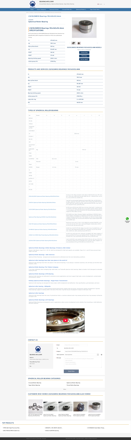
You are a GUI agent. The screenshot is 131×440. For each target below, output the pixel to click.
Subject (58, 351)
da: (29, 43)
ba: (29, 49)
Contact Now (84, 52)
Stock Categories (41, 9)
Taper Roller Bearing (95, 9)
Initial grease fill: (33, 61)
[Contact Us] (127, 220)
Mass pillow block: (33, 46)
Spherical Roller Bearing (82, 9)
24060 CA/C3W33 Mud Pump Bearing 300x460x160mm (43, 235)
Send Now (71, 371)
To (57, 348)
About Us (28, 438)
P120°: (30, 52)
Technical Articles (54, 9)
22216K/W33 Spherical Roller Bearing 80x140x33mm (43, 240)
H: (29, 40)
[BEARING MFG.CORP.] (32, 4)
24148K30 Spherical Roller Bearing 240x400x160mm (43, 229)
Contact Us (34, 438)
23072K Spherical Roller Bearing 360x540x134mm (42, 202)
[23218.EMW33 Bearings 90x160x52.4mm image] (84, 27)
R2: (29, 102)
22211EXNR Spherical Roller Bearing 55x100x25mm (42, 209)
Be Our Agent (84, 59)
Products (31, 12)
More (64, 389)
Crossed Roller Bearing (68, 9)
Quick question (60, 354)
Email (58, 345)
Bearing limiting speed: (34, 58)
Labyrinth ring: (32, 99)
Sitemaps (44, 438)
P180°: (30, 55)
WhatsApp (84, 56)
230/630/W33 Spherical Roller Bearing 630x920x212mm (44, 196)
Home (32, 9)
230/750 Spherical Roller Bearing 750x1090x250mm (43, 224)
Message (58, 358)
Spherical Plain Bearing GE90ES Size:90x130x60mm (42, 217)
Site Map (39, 438)
